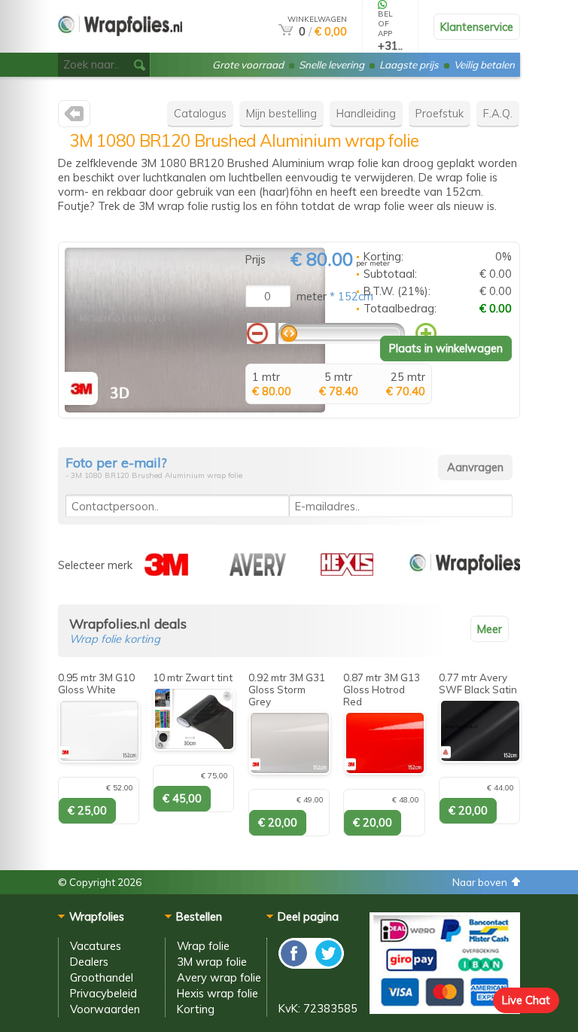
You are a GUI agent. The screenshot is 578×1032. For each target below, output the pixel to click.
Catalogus (200, 113)
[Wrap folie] (464, 572)
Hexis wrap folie (217, 993)
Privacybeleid (103, 993)
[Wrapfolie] (120, 46)
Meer (489, 629)
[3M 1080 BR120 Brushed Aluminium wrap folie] (195, 408)
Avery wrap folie (219, 977)
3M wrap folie (212, 961)
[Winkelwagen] (285, 31)
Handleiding (366, 113)
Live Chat (526, 1000)
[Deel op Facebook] (294, 964)
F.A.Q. (498, 113)
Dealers (89, 961)
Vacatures (95, 946)
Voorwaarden (105, 1009)
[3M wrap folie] (74, 117)
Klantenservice (476, 27)
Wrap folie (203, 946)
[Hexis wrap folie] (347, 572)
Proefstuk (439, 113)
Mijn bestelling (281, 113)
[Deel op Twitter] (327, 964)
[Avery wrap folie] (258, 572)
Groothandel (101, 977)
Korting (195, 1009)
